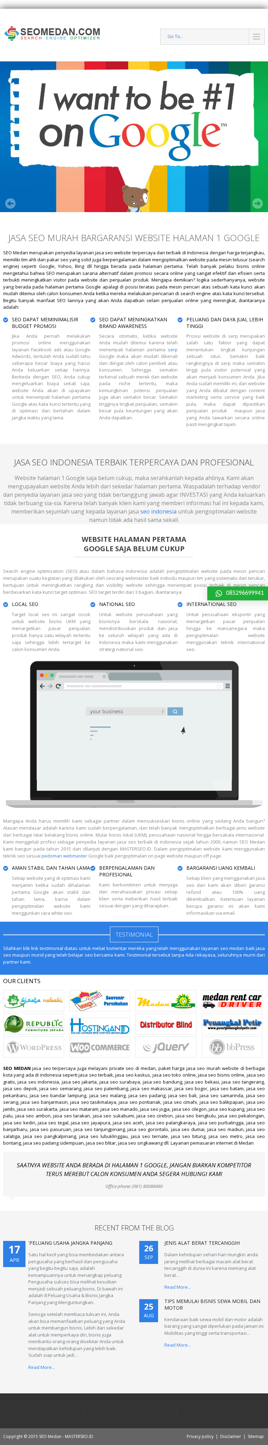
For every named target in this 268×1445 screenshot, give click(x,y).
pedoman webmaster (64, 856)
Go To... (175, 36)
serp (173, 349)
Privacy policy (200, 1436)
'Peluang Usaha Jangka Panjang (70, 1243)
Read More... (41, 1367)
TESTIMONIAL (134, 934)
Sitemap (256, 1436)
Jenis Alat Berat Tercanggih (202, 1243)
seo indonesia (158, 511)
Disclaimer (230, 1436)
